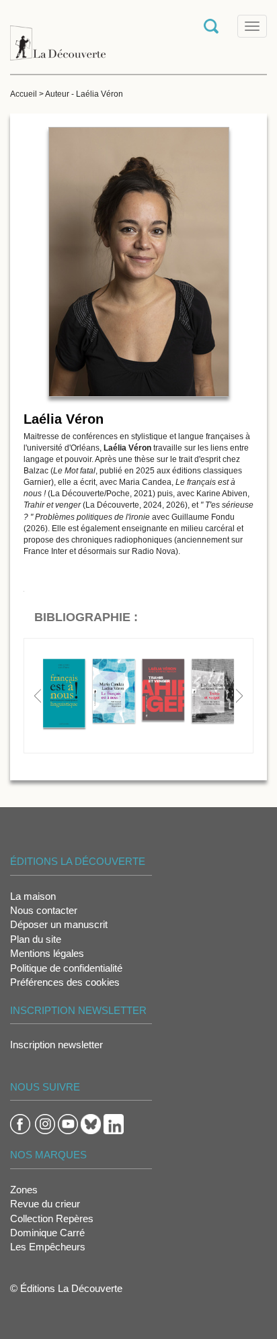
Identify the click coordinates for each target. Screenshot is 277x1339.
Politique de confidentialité (66, 968)
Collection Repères (51, 1218)
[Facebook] (20, 1123)
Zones (24, 1189)
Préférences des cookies (65, 982)
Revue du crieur (45, 1203)
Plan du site (35, 939)
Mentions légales (47, 953)
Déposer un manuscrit (59, 924)
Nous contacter (43, 910)
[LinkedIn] (114, 1123)
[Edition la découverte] (58, 36)
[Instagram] (45, 1123)
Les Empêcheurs (47, 1246)
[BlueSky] (91, 1123)
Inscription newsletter (56, 1044)
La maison (33, 896)
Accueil (23, 94)
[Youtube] (68, 1123)
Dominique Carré (47, 1232)
